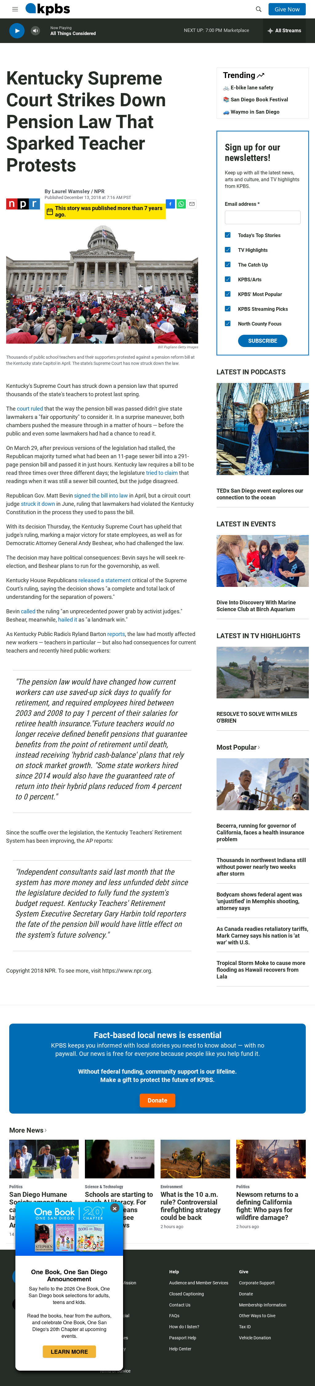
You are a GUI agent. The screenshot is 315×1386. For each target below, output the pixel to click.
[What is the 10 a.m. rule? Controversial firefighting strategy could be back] (195, 1159)
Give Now (287, 9)
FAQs (174, 1315)
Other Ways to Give (257, 1315)
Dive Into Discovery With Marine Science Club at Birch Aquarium (256, 605)
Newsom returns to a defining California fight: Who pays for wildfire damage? (267, 1206)
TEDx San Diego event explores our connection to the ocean (260, 494)
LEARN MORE (69, 1352)
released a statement (104, 580)
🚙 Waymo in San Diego (251, 112)
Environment (171, 1186)
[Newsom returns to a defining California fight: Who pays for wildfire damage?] (271, 1159)
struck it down (38, 504)
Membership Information (262, 1304)
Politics (15, 1186)
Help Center (180, 1348)
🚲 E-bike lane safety (248, 87)
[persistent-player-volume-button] (35, 31)
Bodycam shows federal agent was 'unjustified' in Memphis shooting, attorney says (259, 901)
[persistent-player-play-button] (17, 30)
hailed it (67, 619)
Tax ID (245, 1326)
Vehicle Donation (255, 1337)
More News (26, 1130)
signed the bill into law (101, 495)
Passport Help (182, 1337)
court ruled (30, 408)
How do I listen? (184, 1326)
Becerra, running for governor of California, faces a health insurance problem (260, 832)
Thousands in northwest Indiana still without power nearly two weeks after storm (261, 867)
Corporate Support (257, 1282)
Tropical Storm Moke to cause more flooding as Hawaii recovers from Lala (261, 970)
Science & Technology (104, 1186)
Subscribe (262, 341)
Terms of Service (114, 1370)
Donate (157, 1100)
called (28, 611)
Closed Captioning (186, 1293)
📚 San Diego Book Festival (255, 99)
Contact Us (179, 1304)
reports (116, 634)
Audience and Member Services (198, 1282)
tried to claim (162, 473)
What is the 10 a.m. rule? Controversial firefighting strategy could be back (191, 1206)
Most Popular (237, 747)
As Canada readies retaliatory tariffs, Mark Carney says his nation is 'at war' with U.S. (262, 936)
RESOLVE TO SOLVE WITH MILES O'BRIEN (257, 717)
